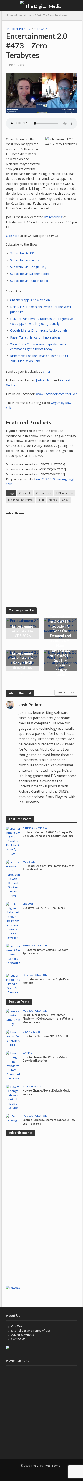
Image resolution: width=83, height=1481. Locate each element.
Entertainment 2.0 (18, 29)
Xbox (65, 500)
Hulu (41, 500)
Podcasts (41, 29)
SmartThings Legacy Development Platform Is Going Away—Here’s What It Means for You (48, 1018)
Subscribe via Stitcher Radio (29, 274)
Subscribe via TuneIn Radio (29, 281)
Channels (25, 493)
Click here (12, 236)
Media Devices (31, 1031)
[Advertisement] (41, 558)
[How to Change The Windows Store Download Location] (13, 1066)
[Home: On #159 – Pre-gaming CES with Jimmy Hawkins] (13, 879)
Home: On (29, 861)
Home (10, 15)
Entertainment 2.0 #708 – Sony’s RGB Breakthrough (22, 662)
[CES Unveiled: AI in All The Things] (13, 921)
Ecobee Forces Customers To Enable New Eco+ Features (49, 1121)
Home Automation (35, 975)
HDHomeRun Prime (20, 500)
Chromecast (43, 493)
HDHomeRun (64, 493)
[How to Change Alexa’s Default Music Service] (13, 1097)
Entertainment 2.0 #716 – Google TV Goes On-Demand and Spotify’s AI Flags (60, 630)
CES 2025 (28, 903)
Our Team (18, 1326)
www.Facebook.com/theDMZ (56, 394)
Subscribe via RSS (22, 253)
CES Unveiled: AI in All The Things (44, 907)
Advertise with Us (22, 1335)
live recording (53, 217)
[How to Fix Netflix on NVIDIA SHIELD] (13, 1038)
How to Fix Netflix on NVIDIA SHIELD (46, 1036)
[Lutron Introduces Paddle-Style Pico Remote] (13, 984)
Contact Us (18, 1339)
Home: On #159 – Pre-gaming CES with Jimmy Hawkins (48, 867)
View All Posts (66, 692)
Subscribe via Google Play (28, 267)
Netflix (53, 500)
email (46, 372)
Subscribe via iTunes (24, 260)
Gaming (28, 1052)
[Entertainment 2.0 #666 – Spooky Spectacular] (13, 956)
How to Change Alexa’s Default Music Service (46, 1092)
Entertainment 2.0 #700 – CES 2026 (22, 631)
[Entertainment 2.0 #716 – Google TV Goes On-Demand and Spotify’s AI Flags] (13, 841)
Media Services (32, 1086)
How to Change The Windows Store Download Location (45, 1058)
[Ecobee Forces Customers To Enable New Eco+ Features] (13, 1118)
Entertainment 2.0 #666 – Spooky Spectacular (45, 951)
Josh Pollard (44, 380)
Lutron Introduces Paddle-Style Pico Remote (46, 981)
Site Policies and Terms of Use (31, 1330)
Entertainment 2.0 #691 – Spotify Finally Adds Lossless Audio (60, 663)
